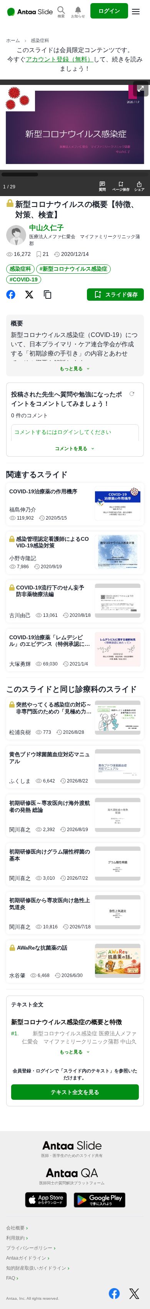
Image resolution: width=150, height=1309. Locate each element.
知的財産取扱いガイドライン (36, 1268)
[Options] (135, 11)
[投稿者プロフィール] (16, 235)
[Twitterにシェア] (29, 294)
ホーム (13, 40)
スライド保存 (121, 294)
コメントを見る (71, 448)
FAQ (10, 1278)
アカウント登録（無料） (59, 59)
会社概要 (15, 1228)
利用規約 (15, 1238)
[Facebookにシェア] (10, 294)
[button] (47, 294)
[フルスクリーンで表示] (140, 89)
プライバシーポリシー (29, 1248)
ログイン (109, 11)
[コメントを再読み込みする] (133, 394)
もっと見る (71, 368)
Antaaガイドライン (26, 1258)
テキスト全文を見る (75, 1092)
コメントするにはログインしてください (62, 432)
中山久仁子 (46, 228)
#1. (15, 1033)
